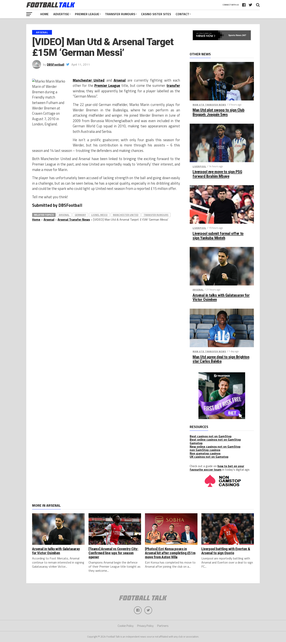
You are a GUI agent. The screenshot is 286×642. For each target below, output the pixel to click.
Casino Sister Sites (156, 14)
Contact (182, 14)
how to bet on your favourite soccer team (217, 468)
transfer (173, 85)
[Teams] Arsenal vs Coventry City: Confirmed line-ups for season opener (113, 553)
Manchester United (88, 80)
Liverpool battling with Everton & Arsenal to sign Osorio (225, 551)
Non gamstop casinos (205, 453)
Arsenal (120, 80)
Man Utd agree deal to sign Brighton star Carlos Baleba (221, 359)
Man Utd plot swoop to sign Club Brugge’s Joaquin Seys (218, 112)
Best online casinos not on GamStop (215, 439)
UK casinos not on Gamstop (209, 456)
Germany (80, 215)
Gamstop (196, 443)
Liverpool (199, 166)
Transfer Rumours (120, 14)
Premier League (87, 14)
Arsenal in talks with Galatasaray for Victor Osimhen (221, 297)
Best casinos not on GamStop (211, 436)
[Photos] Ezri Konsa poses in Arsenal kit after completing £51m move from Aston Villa (170, 553)
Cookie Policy (125, 626)
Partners (162, 626)
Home (44, 14)
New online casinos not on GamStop (215, 446)
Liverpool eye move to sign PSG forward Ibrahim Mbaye (217, 174)
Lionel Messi (99, 215)
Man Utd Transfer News (209, 105)
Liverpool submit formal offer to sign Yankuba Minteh (218, 235)
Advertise (61, 14)
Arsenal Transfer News (74, 219)
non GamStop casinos (205, 449)
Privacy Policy (145, 626)
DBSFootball (55, 64)
